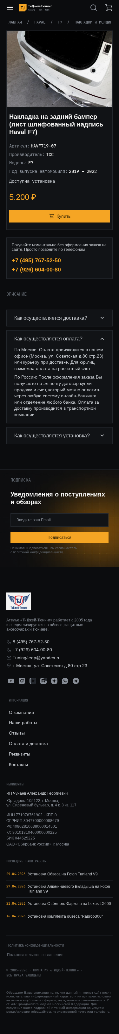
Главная (14, 22)
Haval (39, 22)
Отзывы (17, 733)
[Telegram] (76, 681)
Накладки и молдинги (96, 22)
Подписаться (59, 537)
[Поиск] (93, 7)
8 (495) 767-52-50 (31, 641)
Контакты (18, 764)
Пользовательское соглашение (35, 955)
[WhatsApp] (65, 681)
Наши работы (23, 722)
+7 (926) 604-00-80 (36, 269)
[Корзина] (109, 7)
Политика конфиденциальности (35, 945)
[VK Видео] (32, 681)
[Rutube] (43, 681)
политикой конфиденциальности (38, 552)
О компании (21, 712)
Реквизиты (19, 754)
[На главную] (35, 7)
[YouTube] (11, 681)
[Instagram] (22, 681)
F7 (60, 22)
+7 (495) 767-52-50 (36, 260)
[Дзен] (54, 681)
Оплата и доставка (28, 743)
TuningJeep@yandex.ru (37, 657)
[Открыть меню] (10, 7)
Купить (63, 216)
